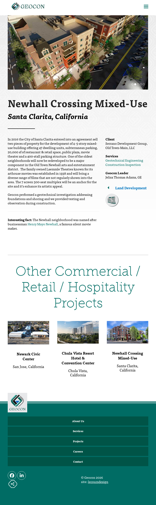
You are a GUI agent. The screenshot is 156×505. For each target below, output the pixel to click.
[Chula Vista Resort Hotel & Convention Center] (78, 331)
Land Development (131, 188)
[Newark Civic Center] (28, 332)
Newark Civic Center (28, 356)
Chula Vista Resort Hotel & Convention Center (78, 358)
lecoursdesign (98, 481)
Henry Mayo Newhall (43, 224)
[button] (146, 6)
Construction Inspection (123, 164)
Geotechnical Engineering (124, 160)
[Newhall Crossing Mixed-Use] (127, 331)
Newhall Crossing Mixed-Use (127, 355)
